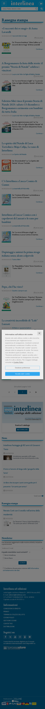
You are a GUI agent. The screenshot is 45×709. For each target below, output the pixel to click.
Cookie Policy (18, 362)
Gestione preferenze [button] (22, 368)
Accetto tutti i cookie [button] (22, 374)
